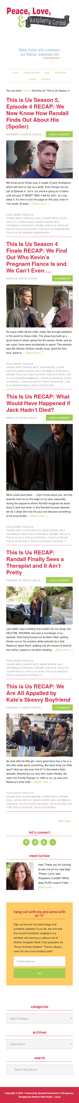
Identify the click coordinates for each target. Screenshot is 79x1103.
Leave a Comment (59, 134)
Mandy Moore (44, 221)
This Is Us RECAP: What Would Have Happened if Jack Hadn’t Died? (38, 402)
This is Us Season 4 (26, 229)
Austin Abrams (31, 796)
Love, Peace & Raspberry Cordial (39, 21)
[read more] (45, 887)
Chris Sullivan (31, 218)
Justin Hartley (31, 530)
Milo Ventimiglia (45, 370)
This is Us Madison (52, 378)
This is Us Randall (36, 537)
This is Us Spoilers (42, 385)
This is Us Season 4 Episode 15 (24, 674)
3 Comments (62, 278)
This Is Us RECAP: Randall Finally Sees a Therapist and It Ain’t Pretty (35, 562)
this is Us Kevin (55, 374)
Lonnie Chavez (26, 221)
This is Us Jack (15, 537)
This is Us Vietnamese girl (54, 229)
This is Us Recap (31, 381)
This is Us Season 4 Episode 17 (48, 541)
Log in (57, 1096)
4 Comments (62, 707)
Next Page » (65, 821)
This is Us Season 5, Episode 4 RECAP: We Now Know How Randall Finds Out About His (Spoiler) (37, 113)
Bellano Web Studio (42, 1096)
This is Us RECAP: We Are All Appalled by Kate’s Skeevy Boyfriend (38, 692)
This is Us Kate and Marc (33, 803)
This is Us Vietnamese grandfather (27, 232)
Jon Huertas (47, 367)
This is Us (27, 214)
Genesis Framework (48, 1093)
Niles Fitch (27, 533)
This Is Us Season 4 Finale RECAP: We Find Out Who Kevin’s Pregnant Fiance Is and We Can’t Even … (36, 257)
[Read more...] (40, 203)
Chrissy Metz (50, 218)
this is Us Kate (36, 374)
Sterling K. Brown (32, 225)
